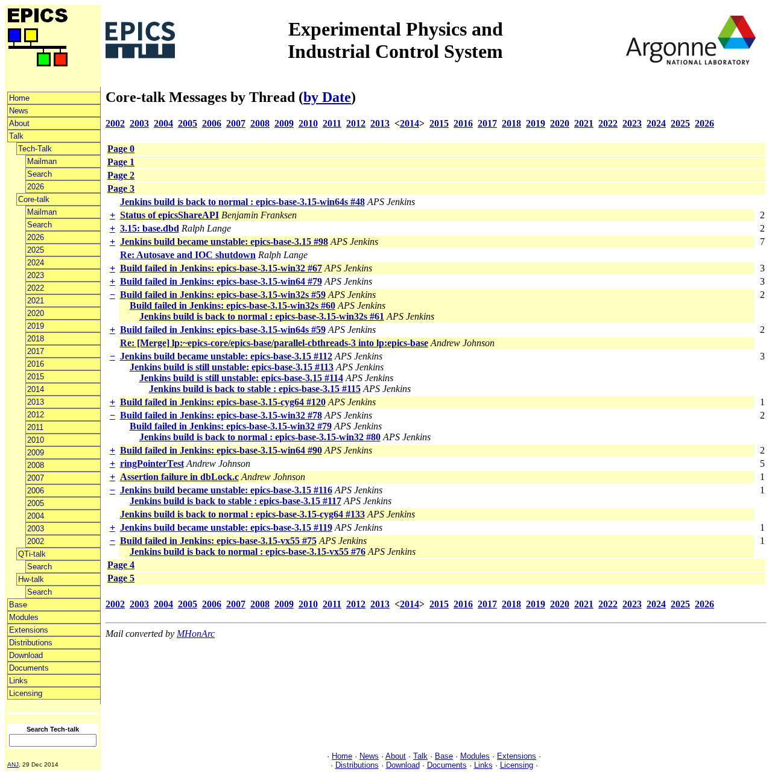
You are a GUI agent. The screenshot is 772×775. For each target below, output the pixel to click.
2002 (35, 541)
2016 (35, 364)
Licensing (25, 693)
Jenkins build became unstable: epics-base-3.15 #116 (226, 490)
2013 (35, 401)
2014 (35, 389)
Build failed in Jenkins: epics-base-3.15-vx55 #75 (218, 541)
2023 (35, 275)
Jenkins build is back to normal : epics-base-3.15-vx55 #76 (247, 551)
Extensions (28, 629)
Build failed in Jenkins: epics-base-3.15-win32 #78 (221, 415)
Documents (29, 667)
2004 (35, 515)
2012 (35, 414)
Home (19, 98)
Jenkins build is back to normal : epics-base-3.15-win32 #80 (260, 437)
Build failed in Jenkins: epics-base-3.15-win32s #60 (232, 305)
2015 (35, 376)
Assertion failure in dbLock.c (179, 477)
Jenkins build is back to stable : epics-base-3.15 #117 (235, 501)
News (18, 110)
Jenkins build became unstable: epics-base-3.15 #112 (226, 356)
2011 (35, 427)
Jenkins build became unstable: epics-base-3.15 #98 (224, 241)
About (19, 123)
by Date (327, 97)
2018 (35, 338)
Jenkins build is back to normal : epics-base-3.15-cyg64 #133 (242, 514)
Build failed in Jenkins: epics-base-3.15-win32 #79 (231, 426)
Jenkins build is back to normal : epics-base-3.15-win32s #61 (261, 316)
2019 (35, 326)
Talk (16, 136)
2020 (35, 313)
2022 (35, 288)
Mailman (42, 161)
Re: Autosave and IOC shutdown (188, 255)
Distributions (30, 642)
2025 (35, 250)
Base (18, 604)
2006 (35, 490)
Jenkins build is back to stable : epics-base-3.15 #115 (255, 389)
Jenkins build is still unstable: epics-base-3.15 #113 (232, 367)
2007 (35, 477)
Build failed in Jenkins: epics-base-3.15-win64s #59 (223, 329)
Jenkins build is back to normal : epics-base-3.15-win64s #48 (242, 202)
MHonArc (196, 633)
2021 (35, 300)
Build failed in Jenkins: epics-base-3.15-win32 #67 (221, 268)
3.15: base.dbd (149, 228)
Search (39, 174)
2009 (35, 452)
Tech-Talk (35, 148)
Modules (24, 617)
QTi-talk (32, 553)
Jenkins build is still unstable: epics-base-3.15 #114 (241, 378)
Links (18, 680)
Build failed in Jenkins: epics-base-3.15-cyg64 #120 (223, 402)
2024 (35, 262)
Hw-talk (31, 579)
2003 (35, 528)
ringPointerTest (152, 463)
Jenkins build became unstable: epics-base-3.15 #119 (226, 527)
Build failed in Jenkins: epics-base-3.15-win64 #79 (221, 281)
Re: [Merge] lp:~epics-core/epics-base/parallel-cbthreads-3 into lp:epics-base (274, 343)
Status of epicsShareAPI (169, 215)
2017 (35, 351)
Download (26, 655)
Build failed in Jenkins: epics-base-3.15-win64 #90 (221, 450)
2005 (35, 503)
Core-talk (33, 199)
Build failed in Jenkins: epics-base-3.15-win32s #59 (223, 294)
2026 (35, 186)
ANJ (13, 764)
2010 (35, 439)
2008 (35, 465)
